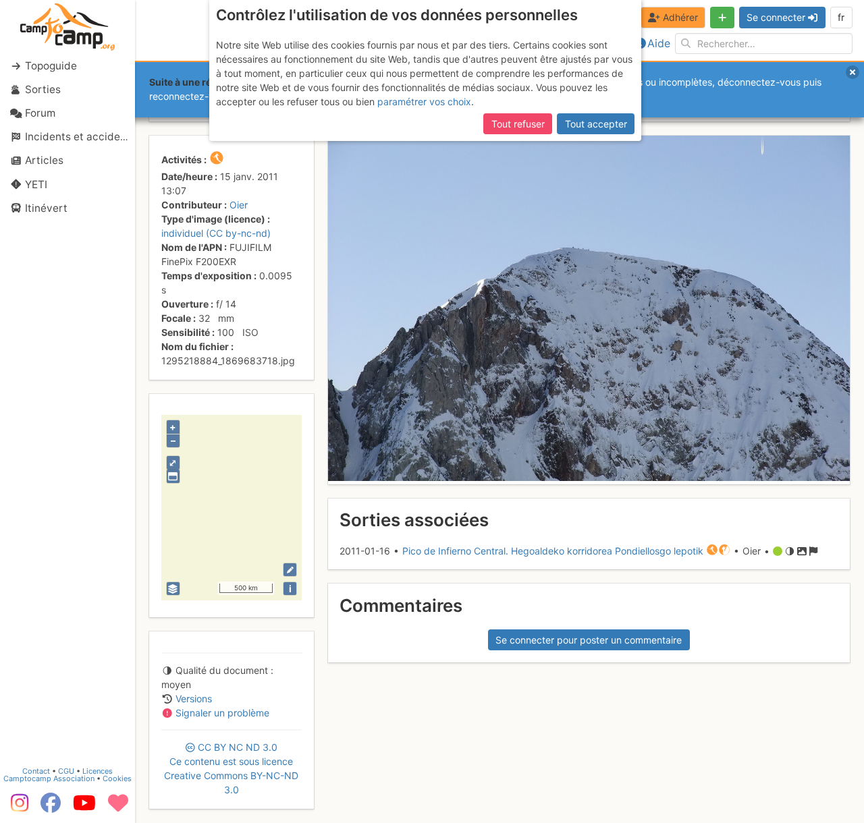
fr (841, 17)
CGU (66, 771)
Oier (239, 204)
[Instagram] (16, 807)
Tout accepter (596, 124)
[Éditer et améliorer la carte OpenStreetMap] (290, 569)
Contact (36, 771)
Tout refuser (518, 124)
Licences (97, 771)
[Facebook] (50, 807)
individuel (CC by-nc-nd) (216, 233)
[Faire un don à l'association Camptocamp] (118, 807)
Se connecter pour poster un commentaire (588, 640)
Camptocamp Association (48, 778)
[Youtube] (84, 807)
